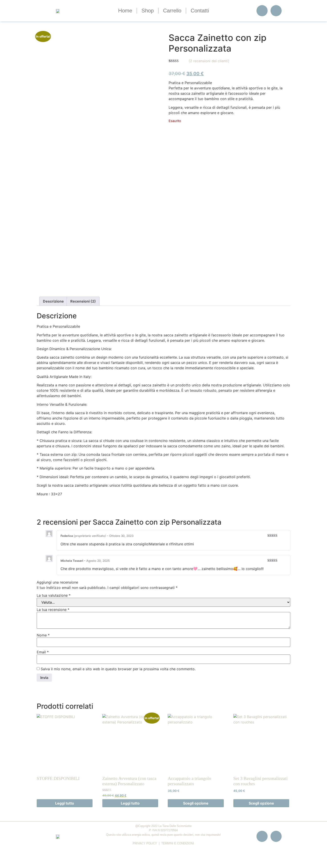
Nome (43, 635)
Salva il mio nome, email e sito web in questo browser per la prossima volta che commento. (118, 669)
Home (125, 11)
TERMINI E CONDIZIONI (177, 843)
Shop (147, 11)
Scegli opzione (195, 803)
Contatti (200, 11)
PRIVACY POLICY (145, 843)
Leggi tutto (64, 803)
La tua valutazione (54, 595)
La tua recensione (53, 609)
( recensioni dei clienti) (209, 61)
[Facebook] (262, 10)
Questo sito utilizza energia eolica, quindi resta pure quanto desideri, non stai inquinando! (163, 834)
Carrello (172, 11)
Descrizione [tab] (53, 301)
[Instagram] (276, 10)
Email (43, 652)
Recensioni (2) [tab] (83, 301)
